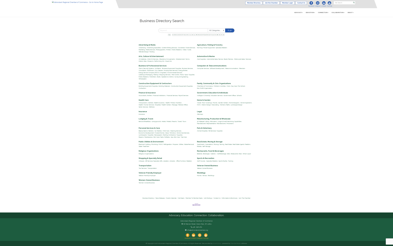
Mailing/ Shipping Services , (162, 74)
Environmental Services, (174, 72)
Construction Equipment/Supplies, (182, 86)
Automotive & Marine (206, 56)
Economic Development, (146, 133)
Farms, (188, 59)
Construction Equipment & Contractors (155, 83)
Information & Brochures (229, 198)
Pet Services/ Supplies (215, 131)
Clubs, (228, 86)
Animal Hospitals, (202, 131)
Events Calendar (171, 198)
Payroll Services (183, 95)
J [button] (190, 34)
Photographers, (161, 49)
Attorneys (200, 114)
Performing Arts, (159, 61)
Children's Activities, (219, 86)
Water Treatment (144, 146)
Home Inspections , (246, 103)
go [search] (231, 30)
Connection (322, 12)
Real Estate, (228, 144)
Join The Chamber (244, 198)
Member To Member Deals (194, 198)
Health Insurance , (159, 103)
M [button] (196, 34)
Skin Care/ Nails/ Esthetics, (161, 137)
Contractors (142, 88)
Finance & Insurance (147, 93)
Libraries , (172, 161)
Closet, (199, 103)
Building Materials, (164, 86)
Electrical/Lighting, (145, 144)
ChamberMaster (235, 243)
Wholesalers (142, 79)
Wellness (152, 107)
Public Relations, (177, 49)
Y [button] (221, 34)
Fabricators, (213, 121)
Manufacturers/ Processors (225, 123)
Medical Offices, (183, 105)
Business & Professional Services (153, 66)
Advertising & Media (147, 45)
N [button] (198, 34)
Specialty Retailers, (212, 161)
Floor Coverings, (207, 103)
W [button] (217, 34)
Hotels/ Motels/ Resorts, (169, 121)
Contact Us (216, 198)
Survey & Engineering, (181, 77)
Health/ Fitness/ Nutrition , (173, 103)
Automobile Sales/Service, (215, 59)
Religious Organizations (149, 151)
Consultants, (142, 70)
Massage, (175, 105)
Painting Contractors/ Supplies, (173, 135)
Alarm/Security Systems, (146, 68)
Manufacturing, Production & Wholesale (213, 119)
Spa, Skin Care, (175, 137)
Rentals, (199, 146)
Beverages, (206, 154)
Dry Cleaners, (159, 70)
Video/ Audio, (187, 49)
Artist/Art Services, (153, 59)
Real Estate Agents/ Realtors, (242, 144)
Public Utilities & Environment (151, 142)
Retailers (189, 161)
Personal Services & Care (149, 128)
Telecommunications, (231, 68)
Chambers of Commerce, (205, 86)
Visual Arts (168, 61)
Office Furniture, (181, 161)
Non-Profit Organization (204, 88)
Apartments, (201, 144)
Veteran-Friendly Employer (150, 173)
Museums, (150, 61)
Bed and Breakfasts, (145, 121)
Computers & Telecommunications (211, 66)
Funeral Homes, (160, 133)
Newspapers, (158, 135)
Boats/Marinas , (229, 59)
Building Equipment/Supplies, (148, 86)
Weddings (201, 173)
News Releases (160, 198)
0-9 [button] (169, 34)
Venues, (204, 175)
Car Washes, (158, 131)
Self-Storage (206, 146)
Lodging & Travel (146, 119)
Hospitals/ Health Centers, (163, 105)
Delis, (228, 154)
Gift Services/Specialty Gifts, (154, 161)
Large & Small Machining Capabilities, (230, 121)
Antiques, (142, 161)
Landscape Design (236, 105)
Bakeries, (200, 154)
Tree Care (184, 137)
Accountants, (143, 95)
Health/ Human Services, (146, 105)
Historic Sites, (143, 61)
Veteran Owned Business (207, 166)
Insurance (143, 112)
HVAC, (199, 105)
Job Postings (208, 198)
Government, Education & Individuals (212, 93)
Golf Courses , (201, 161)
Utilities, (181, 144)
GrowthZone (217, 243)
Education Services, (217, 95)
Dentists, (150, 103)
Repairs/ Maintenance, (146, 137)
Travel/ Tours (182, 121)
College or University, (203, 95)
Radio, (159, 77)
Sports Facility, (223, 161)
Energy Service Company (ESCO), (149, 72)
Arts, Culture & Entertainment (151, 56)
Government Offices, (229, 95)
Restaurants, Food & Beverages (210, 151)
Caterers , (213, 154)
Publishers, (153, 77)
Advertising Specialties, (154, 47)
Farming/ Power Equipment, (206, 47)
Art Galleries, (143, 59)
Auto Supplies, (201, 59)
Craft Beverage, (221, 154)
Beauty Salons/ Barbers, (146, 131)
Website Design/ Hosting (146, 52)
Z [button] (223, 34)
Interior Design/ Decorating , (210, 105)
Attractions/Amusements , (167, 59)
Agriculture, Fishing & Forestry (209, 45)
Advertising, (142, 47)
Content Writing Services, (169, 47)
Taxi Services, (143, 168)
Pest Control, (176, 74)
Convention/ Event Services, (186, 47)
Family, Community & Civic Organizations (214, 83)
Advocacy (298, 12)
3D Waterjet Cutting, (203, 121)
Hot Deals (181, 198)
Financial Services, (172, 95)
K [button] (192, 34)
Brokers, (149, 95)
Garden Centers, (223, 103)
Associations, (209, 144)
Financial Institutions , (159, 95)
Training (230, 161)
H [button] (187, 34)
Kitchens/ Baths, (225, 105)
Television (242, 68)
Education (310, 12)
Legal (199, 112)
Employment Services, (171, 70)
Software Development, (217, 68)
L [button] (194, 34)
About (350, 12)
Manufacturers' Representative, (206, 123)
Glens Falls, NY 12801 (197, 224)
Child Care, (166, 131)
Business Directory (148, 198)
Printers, (168, 49)
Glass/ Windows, (170, 133)
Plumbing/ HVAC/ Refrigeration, (161, 144)
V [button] (215, 34)
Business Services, (187, 68)
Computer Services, (203, 68)
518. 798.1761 (197, 227)
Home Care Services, (183, 133)
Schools (239, 95)
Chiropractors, (143, 103)
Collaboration (337, 12)
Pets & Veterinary (204, 128)
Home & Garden (203, 100)
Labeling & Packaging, (146, 74)
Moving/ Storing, (219, 144)
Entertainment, (180, 59)
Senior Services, (143, 107)
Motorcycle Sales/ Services (242, 59)
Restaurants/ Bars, (236, 154)
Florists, (215, 103)
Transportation (145, 166)
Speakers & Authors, (167, 77)
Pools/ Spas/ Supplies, (187, 74)
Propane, (175, 144)
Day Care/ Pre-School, (238, 86)
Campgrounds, (156, 121)
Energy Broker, (183, 70)
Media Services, (150, 49)
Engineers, (163, 72)
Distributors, (151, 70)
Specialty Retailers (221, 47)
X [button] (219, 34)
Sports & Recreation (205, 158)
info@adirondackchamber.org (197, 230)
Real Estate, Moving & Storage (209, 142)
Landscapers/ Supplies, (146, 135)
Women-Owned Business (149, 180)
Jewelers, (166, 161)
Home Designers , (234, 103)
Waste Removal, (189, 144)
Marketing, (142, 49)
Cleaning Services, (176, 131)
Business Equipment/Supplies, (171, 68)
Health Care (144, 100)
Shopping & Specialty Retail (150, 158)
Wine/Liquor (247, 154)
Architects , (158, 68)
